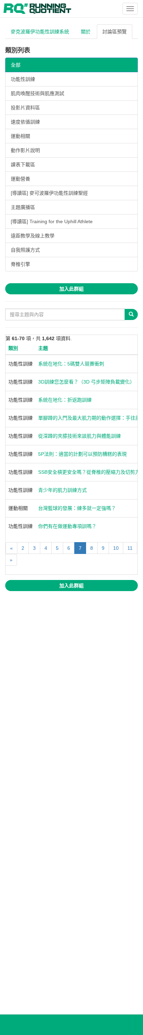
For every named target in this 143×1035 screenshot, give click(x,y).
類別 (13, 348)
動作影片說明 (25, 150)
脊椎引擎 (20, 264)
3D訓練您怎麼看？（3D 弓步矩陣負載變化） (86, 382)
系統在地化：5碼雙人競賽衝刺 (71, 364)
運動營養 (20, 179)
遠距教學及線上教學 (32, 235)
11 (130, 548)
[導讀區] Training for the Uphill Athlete (52, 221)
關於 (86, 31)
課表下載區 (23, 164)
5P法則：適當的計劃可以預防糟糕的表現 (82, 454)
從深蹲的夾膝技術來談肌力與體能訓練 (79, 436)
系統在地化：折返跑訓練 (65, 400)
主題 (43, 348)
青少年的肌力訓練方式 (62, 490)
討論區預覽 (114, 31)
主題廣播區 (23, 207)
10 (116, 548)
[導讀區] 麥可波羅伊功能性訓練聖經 (49, 193)
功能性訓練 (23, 79)
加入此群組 (71, 289)
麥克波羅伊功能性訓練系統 (40, 31)
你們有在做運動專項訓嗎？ (67, 526)
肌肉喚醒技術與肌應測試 (37, 93)
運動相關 (20, 136)
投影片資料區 (25, 107)
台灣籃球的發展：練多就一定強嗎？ (77, 508)
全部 (15, 65)
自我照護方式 (25, 250)
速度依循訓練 (25, 122)
